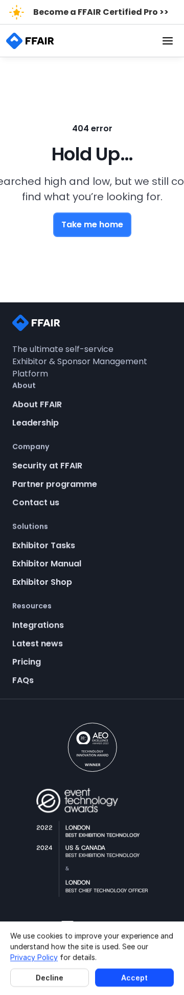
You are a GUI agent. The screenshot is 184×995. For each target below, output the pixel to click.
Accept (134, 977)
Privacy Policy (34, 957)
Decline (49, 977)
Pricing (26, 662)
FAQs (23, 680)
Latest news (37, 643)
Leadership (35, 423)
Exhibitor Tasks (43, 545)
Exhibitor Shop (42, 582)
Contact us (35, 502)
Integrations (38, 625)
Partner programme (54, 484)
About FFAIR (37, 404)
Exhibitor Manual (46, 564)
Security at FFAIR (47, 465)
